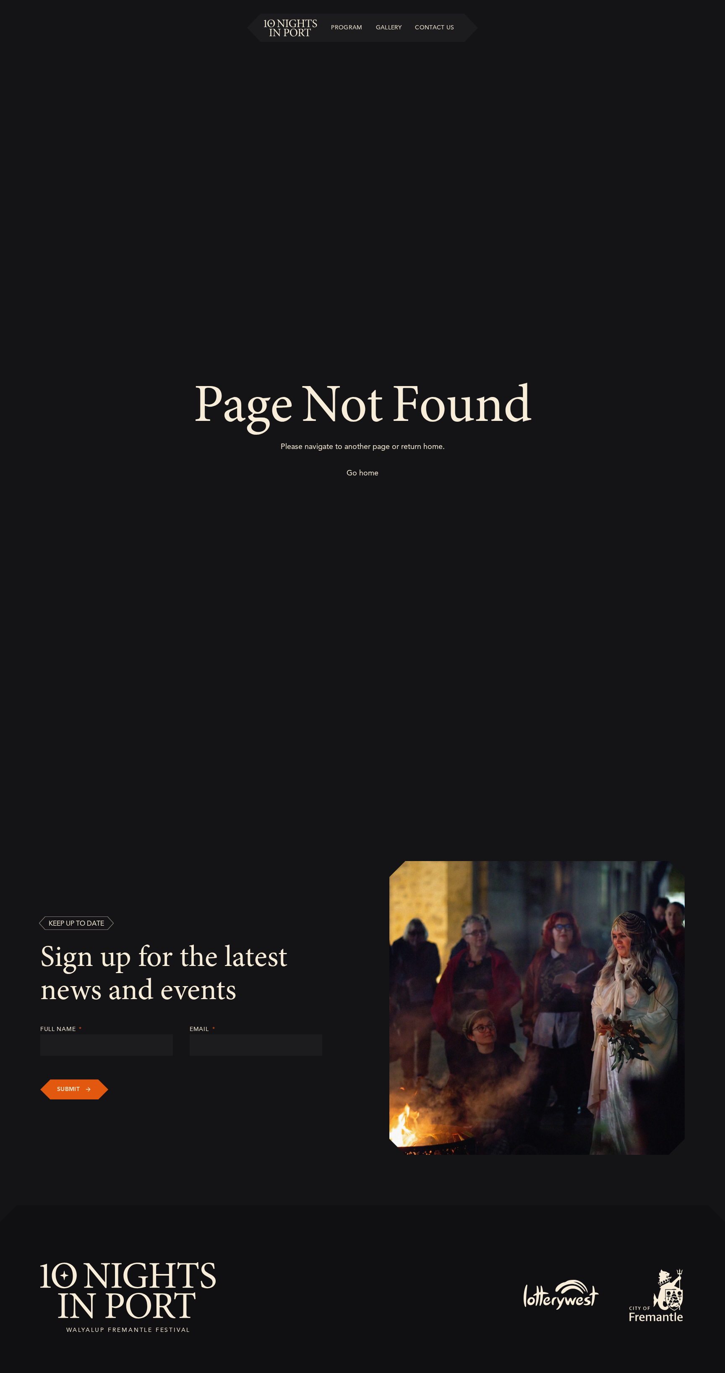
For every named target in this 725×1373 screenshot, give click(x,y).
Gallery (389, 27)
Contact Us (434, 27)
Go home (362, 473)
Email (202, 1029)
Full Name (61, 1029)
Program (346, 27)
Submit (68, 1089)
